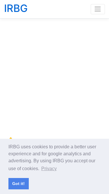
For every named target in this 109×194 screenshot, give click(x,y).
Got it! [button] (18, 183)
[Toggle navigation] (98, 9)
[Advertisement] (54, 77)
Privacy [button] (49, 168)
